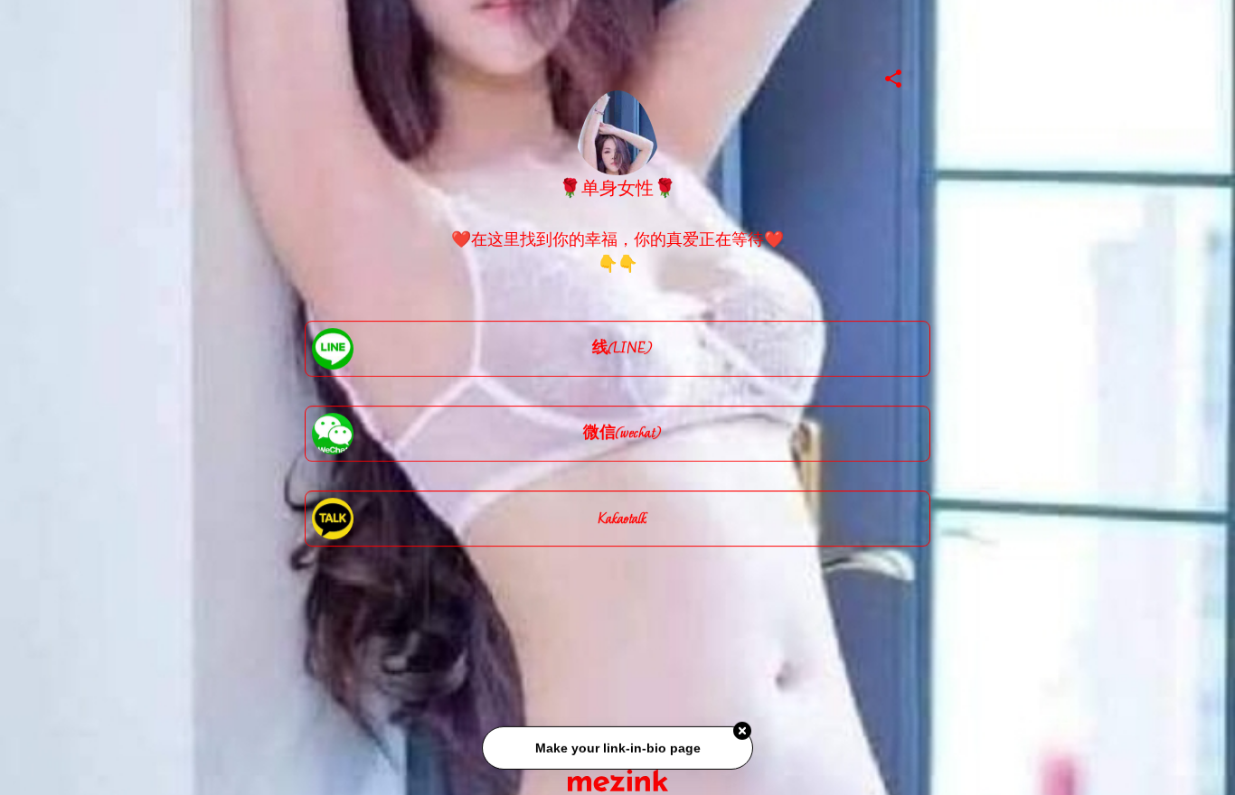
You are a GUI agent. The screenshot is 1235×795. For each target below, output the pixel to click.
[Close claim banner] (742, 731)
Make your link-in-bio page (617, 747)
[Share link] (893, 76)
